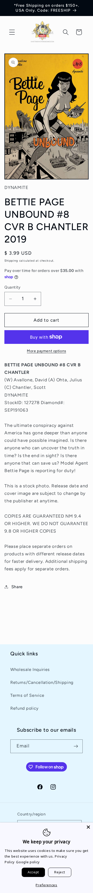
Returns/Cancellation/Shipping (41, 682)
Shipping (11, 260)
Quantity (12, 287)
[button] (12, 32)
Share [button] (17, 586)
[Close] (88, 827)
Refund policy (24, 708)
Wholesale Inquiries (30, 669)
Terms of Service (27, 695)
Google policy (28, 862)
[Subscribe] (75, 746)
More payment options (46, 351)
